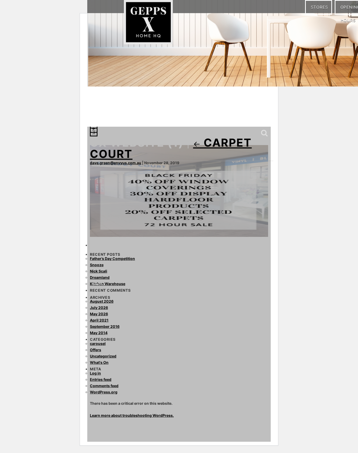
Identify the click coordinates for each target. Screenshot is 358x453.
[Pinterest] (117, 115)
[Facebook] (96, 115)
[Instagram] (107, 115)
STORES (321, 6)
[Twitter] (128, 115)
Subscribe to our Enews (250, 116)
